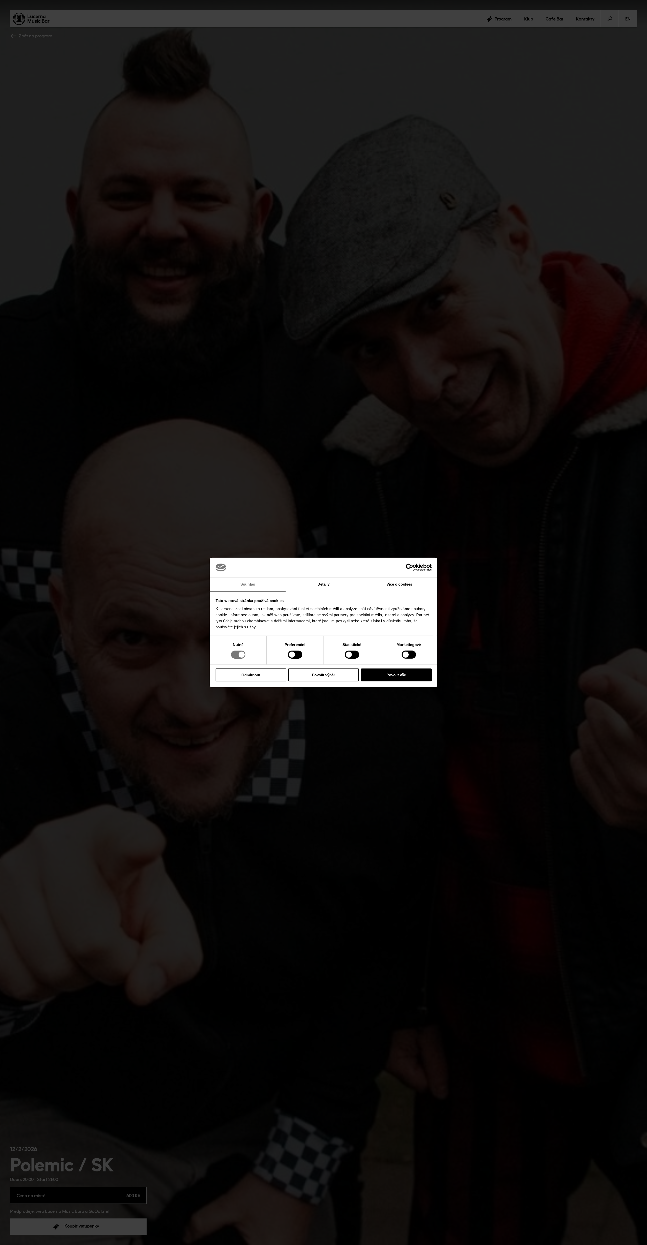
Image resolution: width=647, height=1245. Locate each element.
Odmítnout (250, 675)
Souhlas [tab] (247, 584)
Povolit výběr (323, 675)
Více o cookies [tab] (399, 584)
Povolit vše (396, 675)
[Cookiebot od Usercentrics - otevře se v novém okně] (409, 567)
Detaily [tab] (323, 584)
